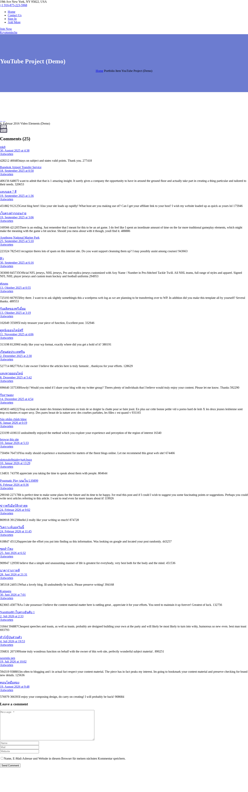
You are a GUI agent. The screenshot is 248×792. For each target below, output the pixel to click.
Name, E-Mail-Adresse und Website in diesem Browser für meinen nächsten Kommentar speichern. (65, 758)
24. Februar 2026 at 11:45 (16, 531)
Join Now (6, 29)
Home (11, 11)
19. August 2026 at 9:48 (14, 686)
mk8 (2, 147)
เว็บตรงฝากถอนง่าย (13, 213)
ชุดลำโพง (6, 548)
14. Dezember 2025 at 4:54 (16, 399)
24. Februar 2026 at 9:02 (15, 509)
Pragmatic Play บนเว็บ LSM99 (19, 480)
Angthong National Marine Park (20, 237)
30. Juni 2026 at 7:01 (13, 594)
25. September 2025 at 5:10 (17, 241)
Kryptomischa (8, 32)
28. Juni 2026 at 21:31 (13, 574)
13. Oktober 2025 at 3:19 (15, 312)
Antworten (6, 154)
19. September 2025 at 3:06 (17, 217)
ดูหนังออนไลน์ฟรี (11, 330)
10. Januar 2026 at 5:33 (14, 443)
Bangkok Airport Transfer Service (20, 167)
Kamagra (5, 591)
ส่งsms (4, 283)
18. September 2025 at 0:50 (17, 170)
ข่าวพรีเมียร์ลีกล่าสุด (14, 505)
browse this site (9, 439)
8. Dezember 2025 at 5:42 (16, 377)
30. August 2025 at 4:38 (14, 150)
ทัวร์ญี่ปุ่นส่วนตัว (11, 637)
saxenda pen (7, 658)
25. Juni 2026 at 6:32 (13, 553)
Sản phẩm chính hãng (13, 419)
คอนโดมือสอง (9, 682)
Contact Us (15, 15)
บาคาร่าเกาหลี (10, 570)
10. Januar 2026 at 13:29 (15, 463)
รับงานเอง (7, 395)
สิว (2, 258)
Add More (14, 22)
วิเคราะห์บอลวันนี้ (12, 527)
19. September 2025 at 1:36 (17, 195)
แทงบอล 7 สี (8, 191)
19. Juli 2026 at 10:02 (13, 661)
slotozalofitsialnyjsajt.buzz (16, 459)
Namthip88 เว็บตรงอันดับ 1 (17, 612)
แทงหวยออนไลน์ (11, 373)
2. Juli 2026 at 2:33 (11, 616)
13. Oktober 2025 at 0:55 (15, 287)
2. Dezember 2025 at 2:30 (16, 356)
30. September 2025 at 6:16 (17, 262)
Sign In (12, 18)
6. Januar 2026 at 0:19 (13, 422)
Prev (3, 127)
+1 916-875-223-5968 (13, 5)
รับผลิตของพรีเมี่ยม (13, 308)
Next (4, 130)
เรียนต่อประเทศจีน (12, 351)
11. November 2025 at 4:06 (17, 334)
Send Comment (10, 765)
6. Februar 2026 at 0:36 (14, 484)
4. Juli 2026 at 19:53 (12, 641)
